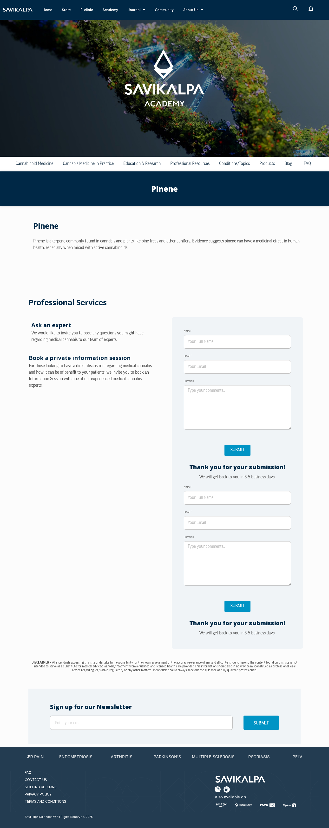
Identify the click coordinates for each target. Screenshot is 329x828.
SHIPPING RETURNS (41, 787)
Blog (288, 164)
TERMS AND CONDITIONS (45, 801)
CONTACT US (36, 780)
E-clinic (86, 10)
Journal (134, 10)
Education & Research (142, 164)
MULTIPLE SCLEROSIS (197, 756)
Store (66, 10)
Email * (188, 356)
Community (164, 10)
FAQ (307, 164)
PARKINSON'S (151, 756)
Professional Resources (190, 164)
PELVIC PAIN (289, 756)
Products (267, 164)
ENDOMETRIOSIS (60, 756)
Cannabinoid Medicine (34, 164)
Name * (188, 331)
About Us (190, 10)
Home (47, 10)
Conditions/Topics (234, 164)
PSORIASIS (243, 756)
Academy (110, 10)
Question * (190, 381)
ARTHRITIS (106, 756)
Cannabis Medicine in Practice (88, 164)
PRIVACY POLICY (38, 794)
